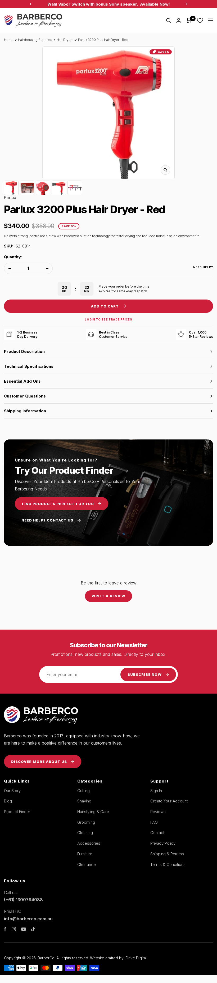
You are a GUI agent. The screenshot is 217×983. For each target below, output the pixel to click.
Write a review (108, 596)
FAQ (154, 822)
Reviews (158, 811)
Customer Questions (25, 396)
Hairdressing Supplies (35, 40)
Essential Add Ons (22, 381)
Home (8, 40)
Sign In (156, 790)
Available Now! (155, 4)
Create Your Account (169, 801)
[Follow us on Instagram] (14, 929)
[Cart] (189, 20)
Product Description (24, 351)
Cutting (83, 790)
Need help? (203, 267)
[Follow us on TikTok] (33, 929)
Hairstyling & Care (93, 811)
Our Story (12, 790)
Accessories (88, 843)
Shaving (84, 801)
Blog (8, 801)
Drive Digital (136, 958)
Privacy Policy (162, 843)
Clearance (86, 864)
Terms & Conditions (168, 864)
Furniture (84, 853)
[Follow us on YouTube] (23, 929)
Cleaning (85, 832)
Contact (157, 832)
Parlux (10, 197)
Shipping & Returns (167, 853)
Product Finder (17, 811)
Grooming (86, 822)
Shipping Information (25, 410)
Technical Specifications (28, 366)
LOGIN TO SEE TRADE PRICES (108, 319)
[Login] (178, 20)
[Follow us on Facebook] (5, 929)
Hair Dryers (65, 40)
